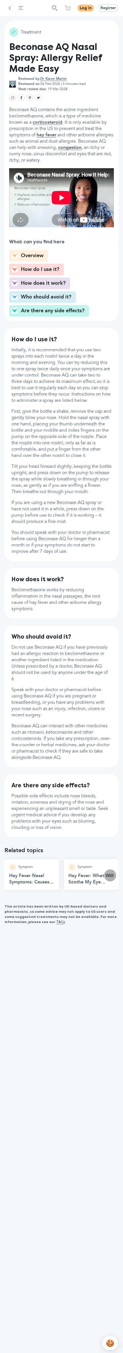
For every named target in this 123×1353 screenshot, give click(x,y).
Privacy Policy (63, 137)
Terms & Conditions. (30, 137)
